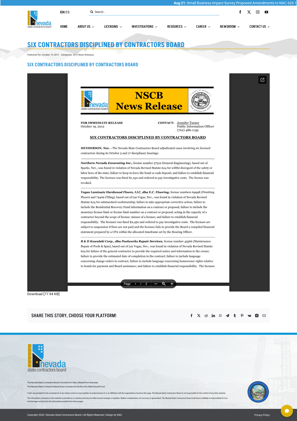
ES (67, 12)
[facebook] (240, 12)
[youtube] (266, 12)
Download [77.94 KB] (43, 294)
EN (62, 12)
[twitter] (249, 12)
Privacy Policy (262, 415)
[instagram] (257, 12)
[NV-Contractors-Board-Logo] (39, 11)
